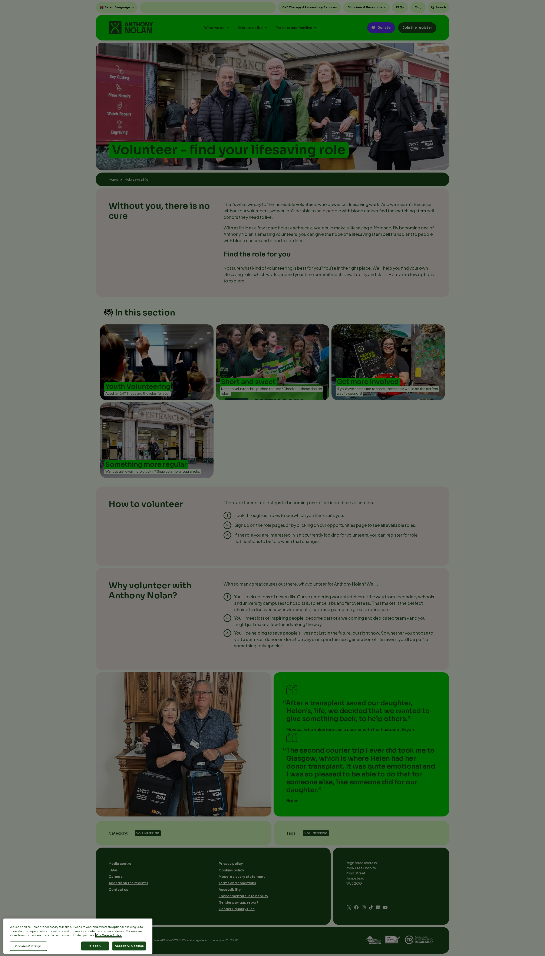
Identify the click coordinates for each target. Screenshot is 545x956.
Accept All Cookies (129, 946)
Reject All (95, 946)
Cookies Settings (28, 946)
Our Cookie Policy (109, 935)
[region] (77, 936)
